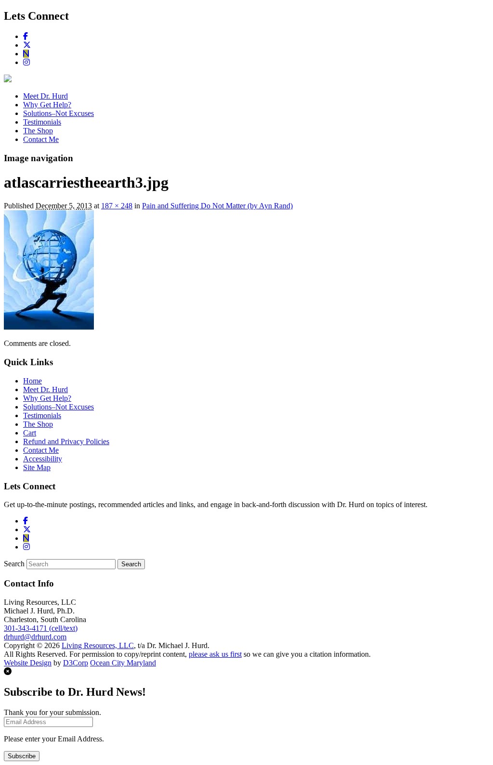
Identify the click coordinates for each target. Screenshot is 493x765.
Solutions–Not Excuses (58, 113)
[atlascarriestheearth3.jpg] (49, 327)
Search (14, 564)
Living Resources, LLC (98, 645)
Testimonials (42, 122)
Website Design (28, 663)
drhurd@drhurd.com (35, 637)
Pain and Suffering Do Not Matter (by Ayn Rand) (217, 206)
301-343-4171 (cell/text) (41, 628)
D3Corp (75, 663)
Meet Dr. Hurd (45, 96)
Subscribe (22, 756)
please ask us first (215, 654)
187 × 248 (116, 206)
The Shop (38, 131)
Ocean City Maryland (123, 663)
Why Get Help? (47, 105)
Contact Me (41, 139)
